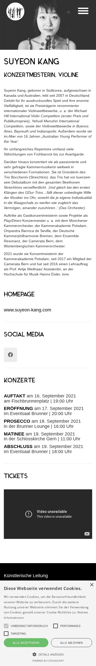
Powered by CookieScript (48, 660)
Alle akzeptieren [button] (26, 643)
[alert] (48, 623)
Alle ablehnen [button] (71, 643)
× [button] (91, 585)
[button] (48, 654)
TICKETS (16, 476)
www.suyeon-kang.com (27, 309)
